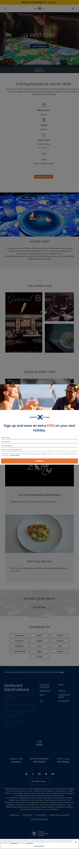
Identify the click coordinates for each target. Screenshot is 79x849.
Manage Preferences (39, 846)
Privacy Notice (13, 843)
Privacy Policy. (15, 455)
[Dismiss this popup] (76, 387)
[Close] (75, 842)
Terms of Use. (29, 843)
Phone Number (7, 450)
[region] (39, 844)
